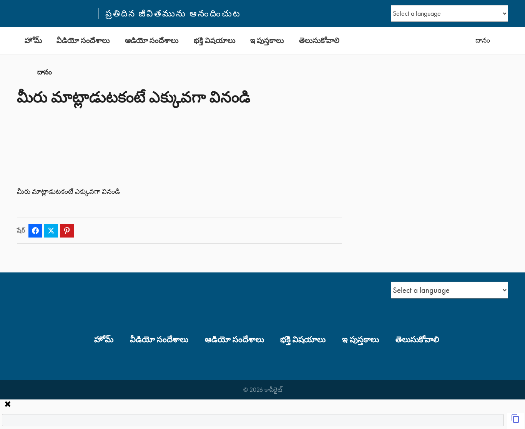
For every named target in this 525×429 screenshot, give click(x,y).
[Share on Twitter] (51, 231)
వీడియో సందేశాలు (83, 40)
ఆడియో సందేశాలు (152, 40)
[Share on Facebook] (35, 231)
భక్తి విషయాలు (215, 40)
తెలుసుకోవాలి (319, 40)
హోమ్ (33, 40)
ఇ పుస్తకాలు (267, 40)
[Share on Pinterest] (67, 231)
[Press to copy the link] (515, 421)
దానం (482, 40)
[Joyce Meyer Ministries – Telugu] (54, 13)
